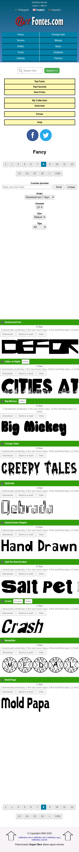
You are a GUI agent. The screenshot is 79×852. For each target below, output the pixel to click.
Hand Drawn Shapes (16, 522)
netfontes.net (39, 837)
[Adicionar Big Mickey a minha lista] (2, 401)
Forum (39, 114)
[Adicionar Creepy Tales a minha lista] (2, 444)
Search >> (52, 70)
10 (57, 164)
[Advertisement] (39, 275)
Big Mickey (11, 401)
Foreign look (58, 34)
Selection (40, 105)
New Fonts (39, 92)
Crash (8, 601)
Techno (21, 40)
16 (42, 173)
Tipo (39, 223)
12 (72, 164)
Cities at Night (12, 361)
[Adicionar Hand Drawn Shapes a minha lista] (2, 523)
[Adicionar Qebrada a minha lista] (2, 483)
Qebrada (9, 483)
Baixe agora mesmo (53, 844)
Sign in (43, 5)
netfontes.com (25, 837)
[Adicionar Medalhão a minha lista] (2, 640)
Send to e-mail (26, 334)
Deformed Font (13, 322)
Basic (58, 46)
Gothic (20, 46)
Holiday (21, 58)
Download (7, 334)
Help (39, 122)
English (40, 10)
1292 (57, 173)
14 (27, 173)
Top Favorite (39, 87)
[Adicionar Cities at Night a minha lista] (2, 361)
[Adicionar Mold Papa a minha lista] (2, 680)
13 (19, 173)
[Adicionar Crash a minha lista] (2, 601)
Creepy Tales (12, 443)
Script (21, 52)
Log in (35, 5)
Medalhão (10, 640)
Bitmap (58, 40)
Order (39, 193)
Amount (39, 203)
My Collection (39, 100)
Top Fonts (39, 81)
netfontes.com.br (39, 840)
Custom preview (40, 183)
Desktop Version (39, 2)
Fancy (20, 34)
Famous (58, 58)
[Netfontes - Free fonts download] (39, 21)
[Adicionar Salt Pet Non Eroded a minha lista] (2, 562)
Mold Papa (10, 679)
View (41, 334)
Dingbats (58, 52)
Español (56, 10)
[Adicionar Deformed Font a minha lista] (2, 322)
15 (34, 173)
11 (64, 164)
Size (39, 213)
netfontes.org (53, 837)
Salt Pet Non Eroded (16, 562)
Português (23, 10)
